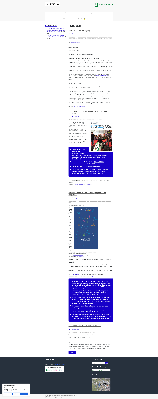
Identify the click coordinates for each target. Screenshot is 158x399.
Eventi (75, 34)
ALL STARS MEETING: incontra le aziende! (85, 326)
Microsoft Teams (96, 38)
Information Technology (76, 38)
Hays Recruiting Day (105, 37)
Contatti (80, 18)
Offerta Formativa (68, 13)
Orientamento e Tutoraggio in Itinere (56, 16)
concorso (80, 119)
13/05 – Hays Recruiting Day (79, 31)
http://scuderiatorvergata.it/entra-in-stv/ (83, 184)
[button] (85, 19)
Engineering (96, 37)
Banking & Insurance (90, 37)
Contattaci (92, 276)
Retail (104, 38)
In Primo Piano (77, 116)
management (90, 38)
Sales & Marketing (109, 38)
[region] (16, 390)
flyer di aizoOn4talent (78, 255)
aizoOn (80, 201)
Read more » (82, 256)
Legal (82, 38)
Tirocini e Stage (99, 13)
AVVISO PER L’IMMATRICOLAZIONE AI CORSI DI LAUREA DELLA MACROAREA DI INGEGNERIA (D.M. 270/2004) (56, 30)
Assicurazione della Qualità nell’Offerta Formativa (91, 16)
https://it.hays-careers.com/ (79, 106)
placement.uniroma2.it (75, 42)
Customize (8, 393)
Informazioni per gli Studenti (54, 18)
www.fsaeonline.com (93, 166)
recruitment (101, 38)
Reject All (16, 393)
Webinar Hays (71, 40)
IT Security (104, 201)
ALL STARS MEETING (83, 332)
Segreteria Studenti (58, 13)
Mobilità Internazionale (67, 18)
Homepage (76, 198)
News (75, 18)
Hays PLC (100, 37)
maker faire (89, 119)
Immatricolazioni (77, 13)
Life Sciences (85, 38)
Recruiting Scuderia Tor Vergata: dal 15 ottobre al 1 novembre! (88, 112)
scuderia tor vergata (99, 119)
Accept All (24, 393)
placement (89, 332)
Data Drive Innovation (93, 201)
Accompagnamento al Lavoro (72, 16)
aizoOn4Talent (83, 201)
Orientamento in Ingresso (88, 13)
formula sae (84, 119)
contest (88, 201)
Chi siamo (50, 13)
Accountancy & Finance (82, 37)
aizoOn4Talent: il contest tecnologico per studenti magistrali (87, 194)
